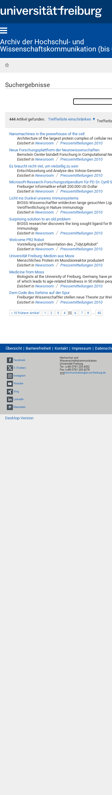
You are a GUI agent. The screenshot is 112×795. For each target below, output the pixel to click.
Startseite (7, 65)
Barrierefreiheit (38, 348)
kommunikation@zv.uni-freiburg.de (85, 372)
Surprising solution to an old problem (39, 219)
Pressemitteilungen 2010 (81, 143)
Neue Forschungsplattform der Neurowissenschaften (54, 150)
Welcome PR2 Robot (26, 239)
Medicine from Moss (26, 272)
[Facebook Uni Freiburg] (10, 360)
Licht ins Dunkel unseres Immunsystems (44, 198)
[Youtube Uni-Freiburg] (10, 383)
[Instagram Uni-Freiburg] (10, 375)
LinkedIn (18, 399)
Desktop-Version (19, 418)
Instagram (19, 375)
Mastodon (19, 407)
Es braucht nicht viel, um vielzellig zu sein (43, 166)
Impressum (81, 348)
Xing (16, 391)
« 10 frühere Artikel (25, 313)
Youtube (18, 383)
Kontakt (61, 348)
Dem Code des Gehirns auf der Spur (39, 292)
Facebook (19, 360)
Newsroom (44, 143)
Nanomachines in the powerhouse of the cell (47, 134)
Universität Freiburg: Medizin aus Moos (41, 256)
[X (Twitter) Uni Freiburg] (10, 367)
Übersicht (14, 348)
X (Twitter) (19, 367)
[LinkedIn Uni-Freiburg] (10, 399)
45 (99, 313)
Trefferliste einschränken (69, 119)
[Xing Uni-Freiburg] (10, 391)
